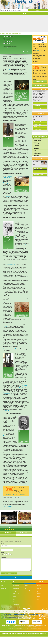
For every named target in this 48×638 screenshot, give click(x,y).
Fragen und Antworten (16, 604)
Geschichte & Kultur (17, 33)
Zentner (35, 142)
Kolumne (14, 590)
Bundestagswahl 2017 (16, 585)
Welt (25, 588)
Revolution (6, 410)
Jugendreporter (39, 593)
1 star (2, 554)
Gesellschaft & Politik (16, 593)
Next (30, 518)
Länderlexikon (15, 602)
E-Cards (38, 599)
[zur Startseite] (24, 2)
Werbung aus (40, 85)
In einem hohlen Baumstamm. (38, 171)
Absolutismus (22, 387)
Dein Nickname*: (4, 543)
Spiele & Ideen (39, 591)
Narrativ (35, 150)
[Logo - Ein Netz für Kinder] (11, 622)
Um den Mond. (37, 121)
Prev (2, 518)
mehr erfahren (40, 81)
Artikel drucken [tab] (23, 532)
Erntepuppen (36, 145)
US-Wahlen (26, 585)
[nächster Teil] (28, 51)
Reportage (27, 581)
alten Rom (7, 196)
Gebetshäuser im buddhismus (37, 154)
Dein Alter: (3, 548)
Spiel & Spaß (40, 581)
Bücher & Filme (39, 588)
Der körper (36, 147)
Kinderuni (14, 601)
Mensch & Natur (15, 591)
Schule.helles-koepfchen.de (31, 634)
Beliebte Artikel (3, 590)
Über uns (21, 611)
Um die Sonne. (37, 124)
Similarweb (20, 617)
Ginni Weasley (37, 108)
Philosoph (6, 183)
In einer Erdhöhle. (38, 168)
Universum (14, 596)
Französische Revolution (10, 349)
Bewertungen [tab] (8, 532)
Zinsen (17, 237)
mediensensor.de (38, 50)
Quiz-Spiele (38, 590)
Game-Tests (38, 596)
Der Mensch (36, 148)
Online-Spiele (39, 585)
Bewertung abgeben (9, 506)
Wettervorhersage (27, 590)
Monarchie (24, 385)
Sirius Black (37, 105)
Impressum (3, 611)
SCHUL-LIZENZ (42, 78)
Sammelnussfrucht (38, 140)
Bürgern (10, 394)
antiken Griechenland (7, 177)
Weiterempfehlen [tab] (8, 534)
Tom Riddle (36, 103)
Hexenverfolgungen (10, 264)
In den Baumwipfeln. (38, 174)
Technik (14, 599)
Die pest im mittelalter (38, 151)
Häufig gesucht (3, 588)
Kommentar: (3, 557)
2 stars (4, 554)
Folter (26, 244)
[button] (38, 10)
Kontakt (2, 585)
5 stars (11, 554)
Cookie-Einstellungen (29, 611)
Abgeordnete (7, 393)
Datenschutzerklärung (12, 611)
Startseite (3, 581)
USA (9, 69)
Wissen (10, 33)
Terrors (5, 436)
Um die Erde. (37, 126)
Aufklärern (6, 326)
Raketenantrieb (37, 143)
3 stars (6, 554)
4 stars (9, 554)
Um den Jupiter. (37, 129)
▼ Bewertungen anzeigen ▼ (16, 577)
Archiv (26, 591)
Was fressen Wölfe (38, 138)
